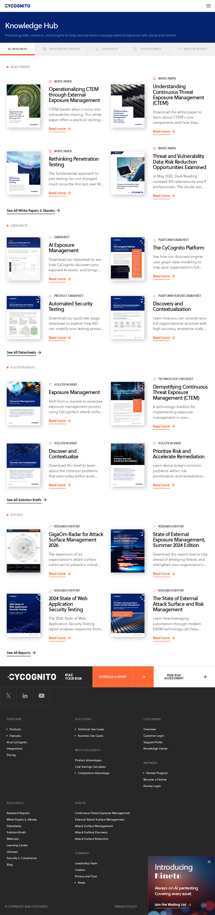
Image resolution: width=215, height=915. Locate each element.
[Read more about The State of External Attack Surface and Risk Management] (127, 615)
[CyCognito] (17, 6)
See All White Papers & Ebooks (31, 210)
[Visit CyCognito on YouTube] (41, 696)
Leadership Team (86, 863)
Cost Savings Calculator (90, 767)
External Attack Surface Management (99, 819)
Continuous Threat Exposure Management (102, 813)
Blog (10, 864)
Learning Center (17, 845)
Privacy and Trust (86, 876)
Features (15, 736)
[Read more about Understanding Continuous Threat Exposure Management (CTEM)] (127, 106)
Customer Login (153, 736)
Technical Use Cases (91, 729)
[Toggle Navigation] (208, 6)
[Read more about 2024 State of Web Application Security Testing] (23, 615)
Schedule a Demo (112, 677)
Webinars (13, 839)
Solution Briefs (150, 49)
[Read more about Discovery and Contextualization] (127, 317)
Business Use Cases (90, 736)
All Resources (17, 49)
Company (82, 853)
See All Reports (19, 652)
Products (15, 729)
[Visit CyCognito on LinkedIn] (25, 696)
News (81, 882)
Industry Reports (195, 49)
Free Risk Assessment (174, 676)
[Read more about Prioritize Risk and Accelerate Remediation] (127, 465)
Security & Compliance (22, 858)
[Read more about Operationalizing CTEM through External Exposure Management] (23, 106)
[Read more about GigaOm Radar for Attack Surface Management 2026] (23, 551)
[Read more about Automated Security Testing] (23, 317)
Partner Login (152, 786)
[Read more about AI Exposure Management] (23, 258)
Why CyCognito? (87, 750)
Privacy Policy (126, 907)
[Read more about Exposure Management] (23, 403)
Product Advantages (88, 760)
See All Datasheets (21, 352)
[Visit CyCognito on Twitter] (8, 696)
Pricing (11, 755)
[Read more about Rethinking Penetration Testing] (23, 173)
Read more (57, 129)
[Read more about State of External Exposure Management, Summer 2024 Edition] (127, 551)
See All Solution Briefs (24, 500)
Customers (152, 719)
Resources (15, 802)
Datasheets (110, 49)
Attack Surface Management (94, 826)
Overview (149, 729)
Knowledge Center (155, 748)
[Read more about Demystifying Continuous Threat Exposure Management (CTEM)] (127, 403)
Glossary (12, 852)
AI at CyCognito (17, 742)
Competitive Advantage (93, 773)
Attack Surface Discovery (91, 832)
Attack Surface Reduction (91, 839)
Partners (150, 762)
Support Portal (153, 742)
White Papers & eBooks (65, 49)
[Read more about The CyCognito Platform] (127, 258)
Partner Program (157, 773)
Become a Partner (155, 779)
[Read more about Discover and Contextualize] (23, 465)
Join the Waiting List (170, 904)
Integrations (14, 748)
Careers (80, 870)
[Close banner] (209, 862)
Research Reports (18, 813)
